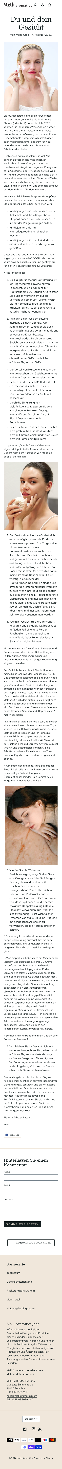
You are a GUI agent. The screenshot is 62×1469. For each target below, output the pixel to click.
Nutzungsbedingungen (21, 1308)
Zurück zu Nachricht (33, 1242)
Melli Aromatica (25, 1458)
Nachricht (9, 1199)
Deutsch (30, 1418)
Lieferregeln (14, 1299)
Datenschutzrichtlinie (20, 1281)
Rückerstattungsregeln (21, 1290)
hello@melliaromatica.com (22, 1395)
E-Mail (7, 1185)
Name (7, 1171)
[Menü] (56, 4)
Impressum (13, 1272)
